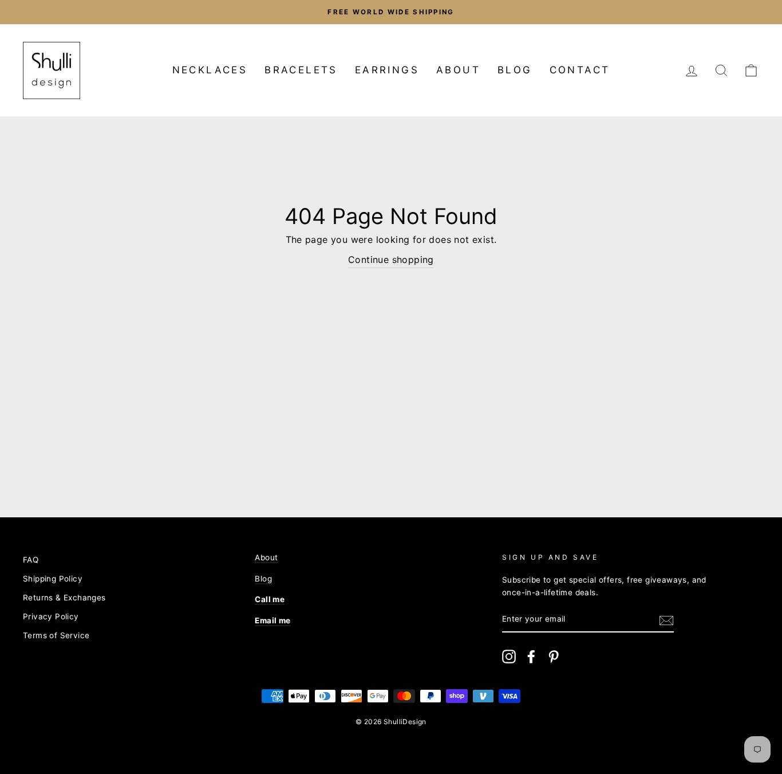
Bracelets (301, 70)
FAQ (30, 559)
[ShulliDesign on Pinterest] (553, 656)
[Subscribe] (666, 619)
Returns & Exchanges (64, 597)
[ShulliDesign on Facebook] (531, 656)
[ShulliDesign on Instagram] (509, 656)
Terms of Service (56, 635)
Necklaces (210, 70)
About (458, 70)
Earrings (387, 70)
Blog (514, 70)
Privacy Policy (51, 616)
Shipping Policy (52, 578)
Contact (580, 70)
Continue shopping (391, 259)
